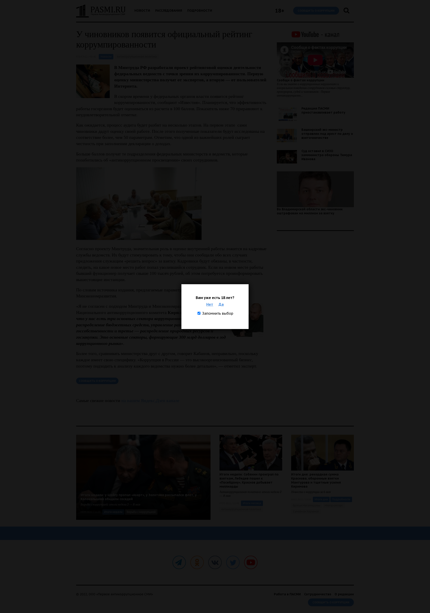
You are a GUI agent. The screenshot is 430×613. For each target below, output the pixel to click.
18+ (279, 10)
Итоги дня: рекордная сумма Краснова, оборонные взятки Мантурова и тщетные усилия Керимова (316, 480)
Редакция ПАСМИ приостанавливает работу (323, 110)
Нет (209, 304)
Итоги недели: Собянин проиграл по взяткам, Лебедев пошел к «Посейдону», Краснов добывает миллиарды (249, 480)
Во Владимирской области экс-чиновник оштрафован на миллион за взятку (310, 211)
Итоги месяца (252, 503)
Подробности (199, 11)
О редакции (344, 594)
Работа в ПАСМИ (287, 594)
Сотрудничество (317, 594)
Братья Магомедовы (306, 505)
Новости (142, 11)
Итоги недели (113, 512)
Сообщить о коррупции (316, 10)
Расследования (168, 11)
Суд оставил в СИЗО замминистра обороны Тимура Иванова (326, 155)
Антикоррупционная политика (137, 56)
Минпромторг (334, 505)
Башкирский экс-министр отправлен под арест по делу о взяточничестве (327, 134)
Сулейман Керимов (306, 511)
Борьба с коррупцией (141, 512)
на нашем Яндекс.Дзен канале (150, 400)
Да (221, 304)
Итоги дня (321, 499)
